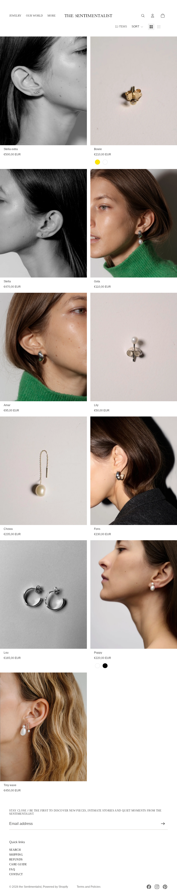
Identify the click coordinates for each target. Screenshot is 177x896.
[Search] (143, 16)
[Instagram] (157, 887)
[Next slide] (170, 91)
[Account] (153, 16)
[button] (137, 27)
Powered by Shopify (55, 886)
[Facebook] (149, 887)
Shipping (16, 854)
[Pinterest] (165, 887)
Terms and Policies (88, 886)
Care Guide (18, 864)
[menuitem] (51, 16)
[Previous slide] (97, 91)
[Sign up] (163, 824)
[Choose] (80, 138)
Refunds (16, 859)
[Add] (170, 518)
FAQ (12, 869)
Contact (16, 874)
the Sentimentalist (30, 886)
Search (15, 849)
